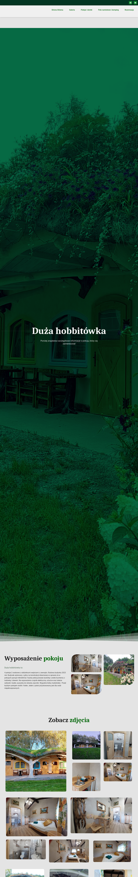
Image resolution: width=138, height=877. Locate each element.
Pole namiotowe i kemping (108, 10)
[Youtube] (135, 2)
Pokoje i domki (86, 10)
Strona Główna (57, 10)
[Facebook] (130, 2)
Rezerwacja (129, 10)
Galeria (72, 10)
